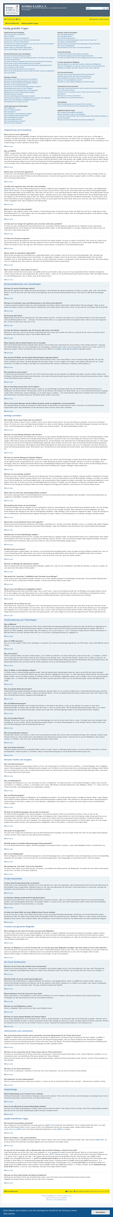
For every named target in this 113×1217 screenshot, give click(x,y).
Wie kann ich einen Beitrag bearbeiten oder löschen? (21, 81)
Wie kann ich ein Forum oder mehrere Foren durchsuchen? (76, 74)
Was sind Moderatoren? (65, 36)
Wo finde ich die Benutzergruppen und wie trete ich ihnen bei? (77, 40)
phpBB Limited (61, 349)
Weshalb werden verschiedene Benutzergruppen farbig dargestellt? (78, 44)
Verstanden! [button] (100, 1212)
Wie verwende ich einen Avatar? (14, 67)
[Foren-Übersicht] (13, 10)
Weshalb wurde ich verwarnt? (13, 94)
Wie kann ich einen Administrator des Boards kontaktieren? (76, 120)
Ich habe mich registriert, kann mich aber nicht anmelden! (22, 40)
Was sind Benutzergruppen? (66, 38)
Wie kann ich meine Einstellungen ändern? (17, 56)
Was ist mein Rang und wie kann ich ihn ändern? (19, 69)
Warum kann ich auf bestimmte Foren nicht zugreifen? (21, 90)
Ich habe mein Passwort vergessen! (15, 45)
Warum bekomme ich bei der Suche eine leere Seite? (74, 78)
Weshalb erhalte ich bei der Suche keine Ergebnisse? (74, 76)
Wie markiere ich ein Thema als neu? (16, 101)
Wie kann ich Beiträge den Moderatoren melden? (19, 96)
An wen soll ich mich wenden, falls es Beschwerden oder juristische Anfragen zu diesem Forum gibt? (82, 117)
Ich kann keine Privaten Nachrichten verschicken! (73, 54)
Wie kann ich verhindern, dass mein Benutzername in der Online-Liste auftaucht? (29, 58)
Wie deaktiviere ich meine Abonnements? (70, 97)
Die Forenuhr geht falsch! (12, 59)
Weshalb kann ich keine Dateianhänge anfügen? (19, 92)
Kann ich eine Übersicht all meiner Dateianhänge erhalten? (76, 106)
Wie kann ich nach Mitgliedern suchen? (69, 80)
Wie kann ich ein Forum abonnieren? (69, 96)
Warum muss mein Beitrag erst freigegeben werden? (20, 100)
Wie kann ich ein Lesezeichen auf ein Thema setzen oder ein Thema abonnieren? (79, 93)
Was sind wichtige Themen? (13, 119)
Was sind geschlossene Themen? (14, 121)
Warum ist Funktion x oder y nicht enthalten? (71, 114)
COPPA (11, 190)
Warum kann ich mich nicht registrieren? (17, 38)
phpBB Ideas (100, 1140)
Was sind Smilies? (10, 112)
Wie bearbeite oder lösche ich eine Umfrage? (18, 88)
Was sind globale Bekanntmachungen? (16, 115)
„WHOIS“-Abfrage (54, 1154)
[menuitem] (18, 19)
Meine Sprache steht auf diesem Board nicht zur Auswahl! (22, 63)
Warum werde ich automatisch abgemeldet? (18, 47)
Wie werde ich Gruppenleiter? (66, 42)
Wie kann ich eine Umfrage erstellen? (16, 85)
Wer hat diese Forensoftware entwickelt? (70, 112)
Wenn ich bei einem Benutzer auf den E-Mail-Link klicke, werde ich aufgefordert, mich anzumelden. (29, 72)
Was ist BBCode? (9, 108)
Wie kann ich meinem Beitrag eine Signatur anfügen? (21, 83)
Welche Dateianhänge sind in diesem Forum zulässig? (74, 104)
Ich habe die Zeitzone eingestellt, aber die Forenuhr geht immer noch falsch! (28, 61)
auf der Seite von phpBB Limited (15, 1129)
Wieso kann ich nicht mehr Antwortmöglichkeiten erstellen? (22, 86)
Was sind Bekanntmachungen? (14, 117)
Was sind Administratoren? (65, 34)
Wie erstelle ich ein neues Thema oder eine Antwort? (20, 79)
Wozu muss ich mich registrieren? (14, 34)
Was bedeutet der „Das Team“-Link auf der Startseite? (74, 47)
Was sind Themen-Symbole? (13, 123)
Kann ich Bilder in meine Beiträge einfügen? (18, 113)
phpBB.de (76, 349)
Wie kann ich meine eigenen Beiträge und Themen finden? (76, 82)
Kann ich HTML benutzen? (12, 110)
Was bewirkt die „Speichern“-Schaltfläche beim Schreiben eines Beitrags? (27, 98)
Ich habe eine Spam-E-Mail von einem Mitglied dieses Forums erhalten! (80, 58)
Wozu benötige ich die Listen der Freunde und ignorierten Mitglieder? (79, 64)
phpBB (50, 1195)
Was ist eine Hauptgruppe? (66, 45)
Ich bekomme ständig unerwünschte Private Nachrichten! (75, 56)
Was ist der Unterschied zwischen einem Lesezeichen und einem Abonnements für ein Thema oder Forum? (82, 89)
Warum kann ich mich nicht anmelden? (16, 42)
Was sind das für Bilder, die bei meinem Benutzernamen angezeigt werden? (28, 65)
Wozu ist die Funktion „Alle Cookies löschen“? (18, 49)
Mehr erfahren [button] (9, 1213)
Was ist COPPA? (9, 36)
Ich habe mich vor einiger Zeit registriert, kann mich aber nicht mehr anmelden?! (29, 44)
